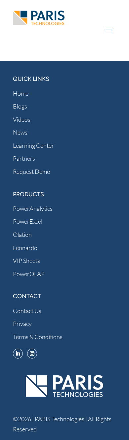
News (20, 132)
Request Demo (31, 171)
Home (20, 93)
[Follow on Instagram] (32, 354)
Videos (21, 119)
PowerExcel (27, 221)
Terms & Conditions (38, 336)
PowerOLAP (29, 273)
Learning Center (33, 145)
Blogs (20, 106)
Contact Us (27, 310)
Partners (24, 158)
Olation (22, 234)
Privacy (22, 323)
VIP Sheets (26, 260)
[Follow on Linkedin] (18, 354)
